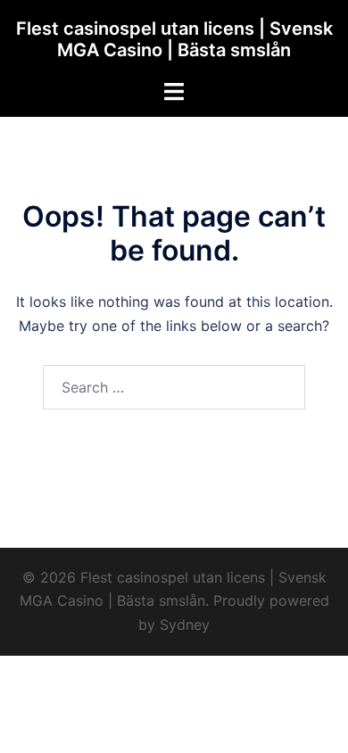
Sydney (185, 624)
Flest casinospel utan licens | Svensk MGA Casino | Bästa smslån (174, 39)
